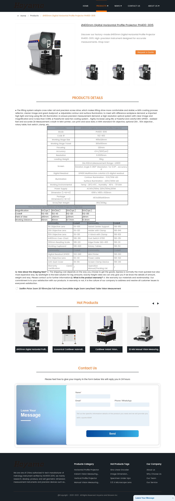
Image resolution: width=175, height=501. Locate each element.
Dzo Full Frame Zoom (58, 288)
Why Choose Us (154, 474)
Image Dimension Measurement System (120, 474)
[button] (153, 303)
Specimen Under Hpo (120, 478)
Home (85, 5)
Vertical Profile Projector (85, 478)
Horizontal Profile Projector (86, 469)
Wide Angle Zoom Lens (79, 288)
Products (101, 5)
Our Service (152, 482)
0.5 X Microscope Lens (120, 482)
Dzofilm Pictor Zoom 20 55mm (33, 288)
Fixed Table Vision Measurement (105, 288)
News (117, 5)
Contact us (134, 5)
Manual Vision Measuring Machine (86, 482)
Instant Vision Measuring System (86, 474)
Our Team (151, 478)
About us (153, 5)
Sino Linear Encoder (119, 469)
